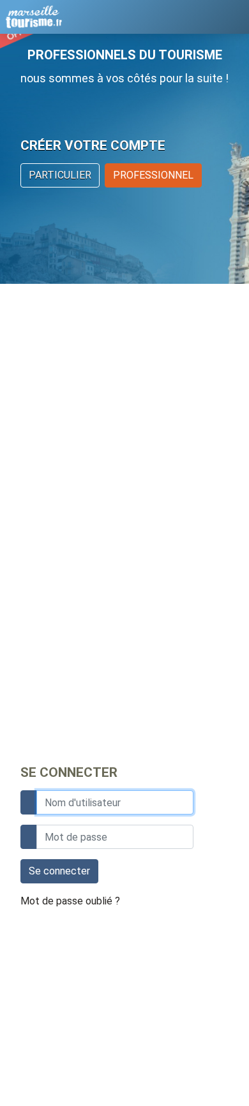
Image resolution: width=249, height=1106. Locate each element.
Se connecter (59, 871)
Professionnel (153, 175)
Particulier (60, 175)
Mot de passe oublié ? (70, 901)
